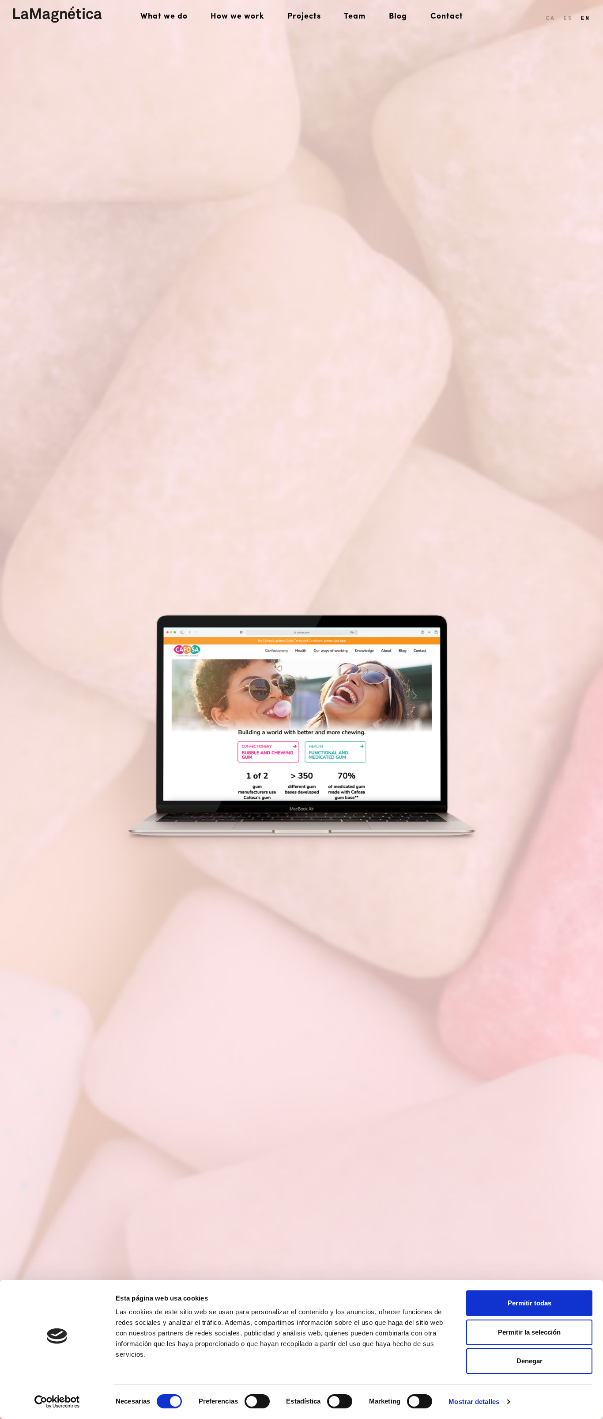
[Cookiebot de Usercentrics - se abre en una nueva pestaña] (57, 1401)
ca (550, 18)
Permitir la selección (529, 1332)
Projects (304, 15)
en (585, 18)
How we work (237, 15)
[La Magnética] (57, 14)
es (568, 18)
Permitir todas (529, 1303)
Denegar (529, 1361)
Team (355, 15)
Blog (398, 15)
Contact (446, 15)
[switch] (257, 1401)
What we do (164, 15)
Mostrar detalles (473, 1401)
